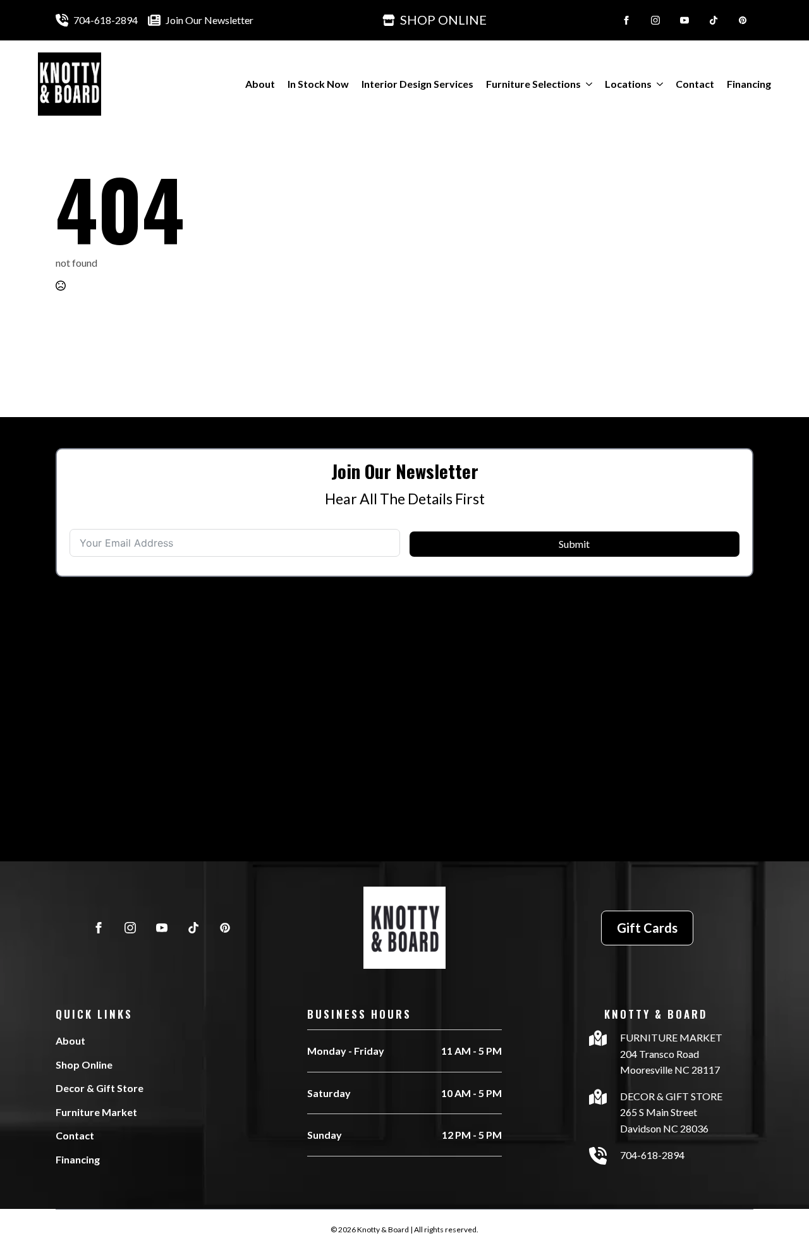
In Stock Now (318, 84)
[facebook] (626, 20)
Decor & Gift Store (99, 1088)
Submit (574, 544)
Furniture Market (96, 1112)
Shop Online (84, 1065)
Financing (749, 84)
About (260, 84)
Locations (628, 84)
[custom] (713, 20)
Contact (695, 84)
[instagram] (655, 20)
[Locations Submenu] (657, 84)
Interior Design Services (417, 84)
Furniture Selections (533, 84)
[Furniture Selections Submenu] (586, 84)
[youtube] (684, 20)
